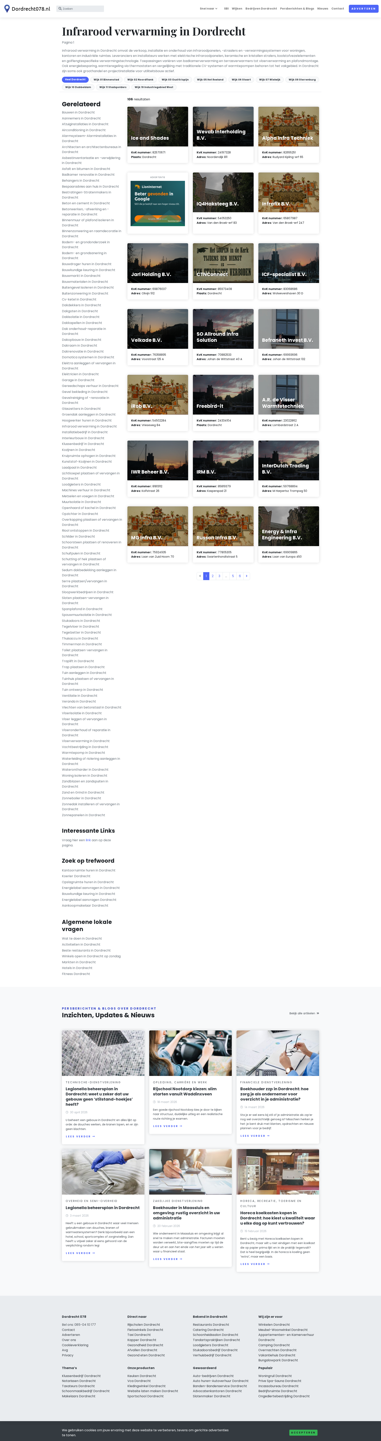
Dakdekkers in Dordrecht (81, 305)
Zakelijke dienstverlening (178, 1201)
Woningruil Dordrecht (275, 1376)
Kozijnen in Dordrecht (78, 450)
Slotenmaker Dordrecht (211, 1396)
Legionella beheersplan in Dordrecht (103, 1207)
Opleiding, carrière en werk (180, 1082)
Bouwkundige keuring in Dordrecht (88, 270)
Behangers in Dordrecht (80, 180)
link (88, 840)
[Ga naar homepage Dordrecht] (26, 8)
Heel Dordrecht (75, 79)
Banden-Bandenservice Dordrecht (220, 1386)
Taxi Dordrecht (139, 1334)
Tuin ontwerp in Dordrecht (82, 689)
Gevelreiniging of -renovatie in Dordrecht (85, 400)
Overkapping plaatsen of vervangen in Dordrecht (92, 522)
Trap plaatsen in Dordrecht (83, 667)
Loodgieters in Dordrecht (81, 484)
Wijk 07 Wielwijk (269, 79)
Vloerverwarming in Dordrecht (86, 741)
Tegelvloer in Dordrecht (80, 626)
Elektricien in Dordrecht (80, 374)
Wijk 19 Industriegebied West (154, 87)
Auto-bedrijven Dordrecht (213, 1376)
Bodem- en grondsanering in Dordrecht (84, 256)
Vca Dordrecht (139, 1381)
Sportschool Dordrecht (145, 1396)
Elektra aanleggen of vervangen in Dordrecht (88, 366)
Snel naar (207, 9)
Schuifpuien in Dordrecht (81, 553)
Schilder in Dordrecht (78, 536)
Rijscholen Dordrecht (143, 1324)
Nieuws (322, 9)
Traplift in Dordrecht (78, 661)
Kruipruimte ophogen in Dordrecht (89, 456)
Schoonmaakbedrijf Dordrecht (86, 1391)
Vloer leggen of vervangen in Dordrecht (84, 722)
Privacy (67, 1355)
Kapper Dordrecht (141, 1340)
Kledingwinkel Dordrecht (146, 1386)
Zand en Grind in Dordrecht (83, 792)
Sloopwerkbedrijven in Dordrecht (88, 592)
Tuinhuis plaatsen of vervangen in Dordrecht (88, 681)
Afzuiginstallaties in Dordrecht (85, 124)
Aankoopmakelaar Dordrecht (85, 905)
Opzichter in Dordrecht (80, 514)
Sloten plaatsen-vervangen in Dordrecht (85, 600)
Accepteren (303, 1432)
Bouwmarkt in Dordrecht (81, 275)
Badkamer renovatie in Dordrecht (88, 174)
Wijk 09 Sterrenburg (302, 79)
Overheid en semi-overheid (92, 1201)
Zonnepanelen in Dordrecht (83, 815)
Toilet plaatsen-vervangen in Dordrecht (84, 653)
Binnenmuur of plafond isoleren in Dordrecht (88, 223)
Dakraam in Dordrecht (79, 345)
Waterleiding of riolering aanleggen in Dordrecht (91, 761)
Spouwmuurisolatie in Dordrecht (87, 614)
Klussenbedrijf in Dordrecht (83, 444)
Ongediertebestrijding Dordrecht (284, 1396)
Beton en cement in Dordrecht (86, 203)
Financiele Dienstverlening (266, 1082)
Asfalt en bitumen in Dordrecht (86, 169)
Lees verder (78, 1136)
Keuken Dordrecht (141, 1376)
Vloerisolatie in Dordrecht (82, 713)
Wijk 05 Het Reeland (210, 79)
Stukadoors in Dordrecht (81, 620)
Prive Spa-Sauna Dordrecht (279, 1381)
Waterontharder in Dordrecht (85, 769)
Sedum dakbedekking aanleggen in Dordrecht (89, 573)
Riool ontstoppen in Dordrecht (85, 530)
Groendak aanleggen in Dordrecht (89, 414)
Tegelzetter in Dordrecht (81, 632)
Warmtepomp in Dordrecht (83, 752)
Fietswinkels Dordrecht (145, 1330)
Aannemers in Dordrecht (81, 118)
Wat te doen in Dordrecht (82, 938)
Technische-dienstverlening (93, 1082)
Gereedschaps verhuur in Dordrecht (90, 386)
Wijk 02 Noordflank (140, 79)
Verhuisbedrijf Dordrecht (212, 1355)
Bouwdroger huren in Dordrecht (87, 264)
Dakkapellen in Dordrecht (82, 323)
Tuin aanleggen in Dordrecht (84, 673)
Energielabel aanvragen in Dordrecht (91, 888)
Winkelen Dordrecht (274, 1324)
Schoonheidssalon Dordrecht (215, 1334)
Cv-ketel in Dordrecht (79, 299)
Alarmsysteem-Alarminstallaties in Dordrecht (89, 138)
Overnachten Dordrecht (277, 1350)
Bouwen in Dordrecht (78, 112)
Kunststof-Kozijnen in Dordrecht (87, 461)
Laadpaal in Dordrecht (79, 467)
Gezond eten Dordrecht (146, 1355)
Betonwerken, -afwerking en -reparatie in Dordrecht (85, 212)
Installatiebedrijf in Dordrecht (85, 432)
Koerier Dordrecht (76, 876)
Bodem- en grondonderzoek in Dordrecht (86, 245)
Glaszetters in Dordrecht (81, 408)
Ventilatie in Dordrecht (79, 695)
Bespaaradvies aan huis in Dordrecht (90, 186)
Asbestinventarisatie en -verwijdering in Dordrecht (91, 160)
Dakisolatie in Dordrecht (81, 317)
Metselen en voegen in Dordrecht (88, 496)
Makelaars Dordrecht (78, 1396)
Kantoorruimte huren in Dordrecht (88, 870)
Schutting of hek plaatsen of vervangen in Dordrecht (84, 562)
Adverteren (363, 8)
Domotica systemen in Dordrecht (88, 357)
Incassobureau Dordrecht (278, 1386)
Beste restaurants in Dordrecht (86, 950)
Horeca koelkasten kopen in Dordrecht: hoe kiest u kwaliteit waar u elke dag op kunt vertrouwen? (277, 1218)
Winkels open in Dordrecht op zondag (91, 956)
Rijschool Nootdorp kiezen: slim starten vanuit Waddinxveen (185, 1091)
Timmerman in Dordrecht (82, 644)
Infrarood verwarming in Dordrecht (89, 426)
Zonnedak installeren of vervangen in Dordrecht (91, 807)
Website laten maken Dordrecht (152, 1391)
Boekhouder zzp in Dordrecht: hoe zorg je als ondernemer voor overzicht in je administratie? (274, 1094)
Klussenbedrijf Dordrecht (81, 1376)
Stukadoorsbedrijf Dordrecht (215, 1350)
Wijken (237, 9)
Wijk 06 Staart (241, 79)
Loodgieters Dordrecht (210, 1345)
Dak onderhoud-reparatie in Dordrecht (84, 331)
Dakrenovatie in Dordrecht (83, 351)
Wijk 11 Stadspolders (112, 87)
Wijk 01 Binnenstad (106, 79)
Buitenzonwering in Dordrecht (85, 293)
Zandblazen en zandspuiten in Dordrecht (85, 784)
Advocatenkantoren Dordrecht (217, 1391)
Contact (337, 9)
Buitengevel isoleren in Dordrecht (88, 287)
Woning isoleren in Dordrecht (84, 775)
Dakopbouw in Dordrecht (81, 339)
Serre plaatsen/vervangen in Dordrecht (84, 584)
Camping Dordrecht (274, 1345)
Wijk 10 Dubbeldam (78, 87)
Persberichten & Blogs (297, 9)
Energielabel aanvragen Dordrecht (89, 899)
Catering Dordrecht (208, 1330)
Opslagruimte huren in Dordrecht (88, 882)
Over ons (69, 1340)
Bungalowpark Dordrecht (278, 1360)
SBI (226, 9)
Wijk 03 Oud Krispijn (175, 79)
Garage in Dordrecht (78, 380)
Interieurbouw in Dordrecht (83, 438)
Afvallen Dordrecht (142, 1350)
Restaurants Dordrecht (211, 1324)
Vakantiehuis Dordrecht (276, 1355)
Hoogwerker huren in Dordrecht (87, 420)
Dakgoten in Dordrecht (80, 311)
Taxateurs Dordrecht (78, 1386)
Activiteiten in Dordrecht (81, 944)
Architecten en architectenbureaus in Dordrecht (91, 149)
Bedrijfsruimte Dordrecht (277, 1391)
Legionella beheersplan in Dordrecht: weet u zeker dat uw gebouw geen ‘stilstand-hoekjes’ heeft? (99, 1096)
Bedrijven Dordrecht (261, 9)
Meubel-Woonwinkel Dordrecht (283, 1330)
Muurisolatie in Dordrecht (81, 502)
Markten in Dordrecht (79, 962)
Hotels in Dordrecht (77, 968)
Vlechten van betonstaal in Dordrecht (91, 707)
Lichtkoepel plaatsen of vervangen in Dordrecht (91, 476)
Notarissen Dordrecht (79, 1381)
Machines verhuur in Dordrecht (86, 490)
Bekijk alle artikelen (302, 1013)
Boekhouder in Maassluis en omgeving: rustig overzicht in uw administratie (186, 1213)
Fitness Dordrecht (76, 974)
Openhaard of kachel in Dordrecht (89, 508)
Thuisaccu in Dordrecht (80, 638)
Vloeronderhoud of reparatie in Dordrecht (86, 732)
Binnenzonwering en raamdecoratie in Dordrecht (91, 233)
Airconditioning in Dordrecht (84, 130)
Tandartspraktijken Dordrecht (216, 1340)
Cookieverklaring (75, 1345)
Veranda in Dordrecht (79, 701)
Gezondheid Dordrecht (145, 1345)
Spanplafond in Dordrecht (82, 609)
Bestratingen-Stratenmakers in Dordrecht (86, 195)
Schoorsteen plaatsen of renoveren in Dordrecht (91, 545)
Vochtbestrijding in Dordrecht (85, 747)
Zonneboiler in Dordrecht (81, 798)
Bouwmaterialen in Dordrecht (85, 281)
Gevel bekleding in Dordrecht (85, 392)
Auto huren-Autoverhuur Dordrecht (221, 1381)
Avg (65, 1350)
